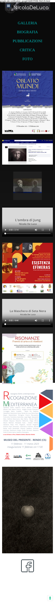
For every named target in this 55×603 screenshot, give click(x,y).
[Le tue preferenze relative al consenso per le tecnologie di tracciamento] (50, 598)
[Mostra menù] (8, 6)
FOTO (27, 59)
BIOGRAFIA (27, 32)
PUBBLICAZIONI (27, 41)
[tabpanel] (27, 39)
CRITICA (27, 50)
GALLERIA (27, 23)
